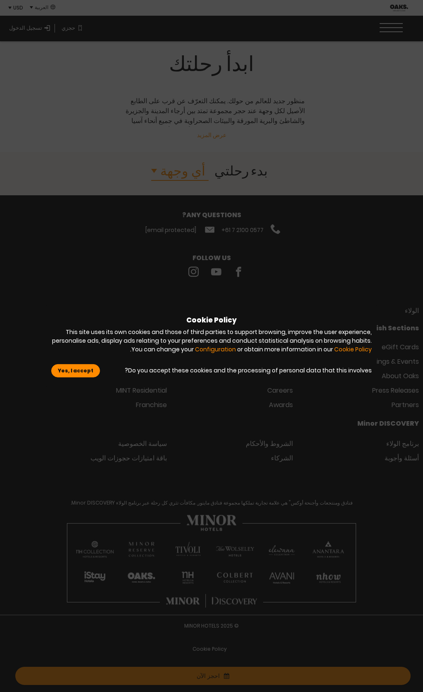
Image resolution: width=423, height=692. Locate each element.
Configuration (215, 349)
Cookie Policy (353, 349)
